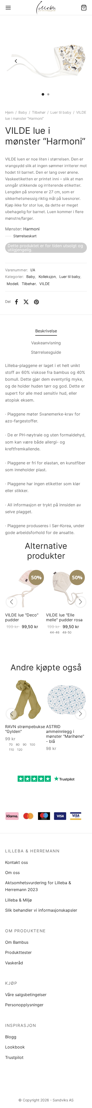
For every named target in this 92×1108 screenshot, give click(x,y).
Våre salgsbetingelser (26, 994)
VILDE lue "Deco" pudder (21, 617)
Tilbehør (38, 112)
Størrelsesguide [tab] (46, 352)
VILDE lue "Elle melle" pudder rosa (64, 617)
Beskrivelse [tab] (46, 330)
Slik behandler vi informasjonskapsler (41, 910)
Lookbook (15, 1047)
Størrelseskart (25, 236)
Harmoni (31, 228)
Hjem (9, 112)
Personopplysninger (24, 1004)
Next (76, 61)
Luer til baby (60, 112)
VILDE (44, 284)
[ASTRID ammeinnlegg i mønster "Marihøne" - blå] (66, 699)
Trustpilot (14, 1057)
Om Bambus (16, 942)
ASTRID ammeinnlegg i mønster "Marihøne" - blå (65, 734)
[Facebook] (16, 302)
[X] (26, 302)
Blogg (10, 1036)
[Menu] (8, 7)
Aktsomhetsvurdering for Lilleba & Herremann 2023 (38, 886)
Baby (22, 112)
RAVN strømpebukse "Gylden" (25, 729)
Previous (16, 61)
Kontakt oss (16, 862)
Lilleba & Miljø (18, 900)
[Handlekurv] (84, 8)
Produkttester (18, 952)
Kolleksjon (47, 276)
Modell (12, 284)
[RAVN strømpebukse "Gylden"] (25, 699)
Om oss (12, 872)
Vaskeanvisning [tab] (46, 342)
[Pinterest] (36, 302)
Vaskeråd (14, 962)
